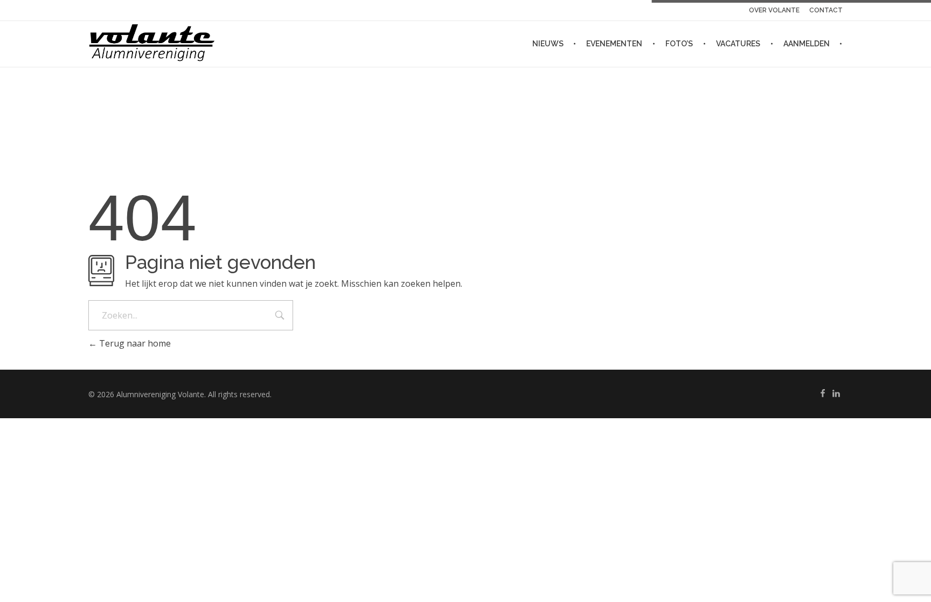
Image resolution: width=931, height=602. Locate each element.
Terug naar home (134, 343)
